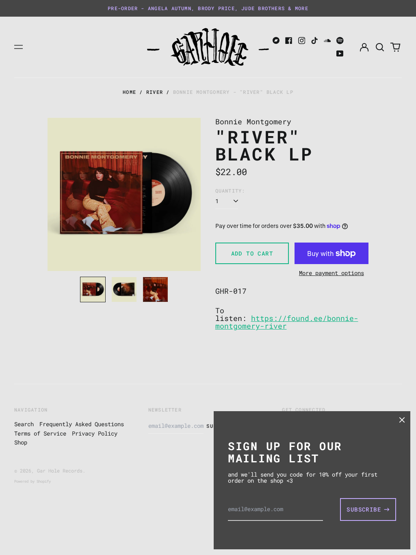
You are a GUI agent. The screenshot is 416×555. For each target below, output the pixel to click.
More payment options (331, 273)
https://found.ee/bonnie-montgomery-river (286, 322)
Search (24, 424)
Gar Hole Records (59, 470)
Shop (20, 442)
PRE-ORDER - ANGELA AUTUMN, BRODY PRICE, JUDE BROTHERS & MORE (208, 8)
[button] (379, 47)
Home (129, 92)
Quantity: (230, 190)
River (154, 92)
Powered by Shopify (32, 481)
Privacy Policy (94, 433)
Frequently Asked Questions (81, 424)
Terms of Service (40, 433)
